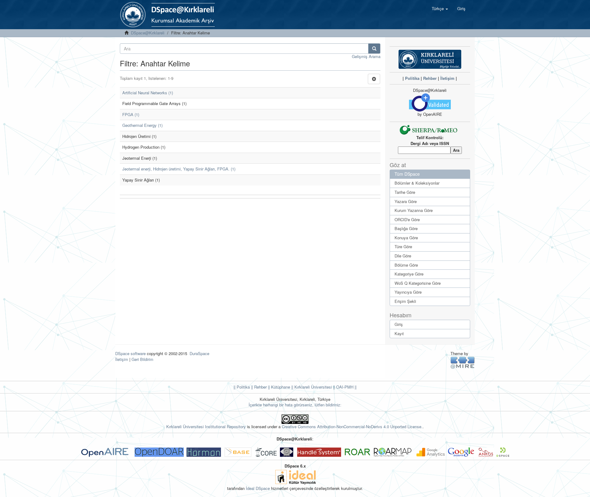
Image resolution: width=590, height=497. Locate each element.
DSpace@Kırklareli (147, 33)
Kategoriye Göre (409, 274)
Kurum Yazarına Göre (414, 210)
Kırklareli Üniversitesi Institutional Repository (206, 426)
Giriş (399, 324)
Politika (412, 78)
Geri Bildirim (142, 359)
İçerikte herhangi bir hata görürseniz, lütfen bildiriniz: (295, 405)
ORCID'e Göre (407, 219)
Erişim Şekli (405, 301)
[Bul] (374, 48)
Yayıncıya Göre (408, 292)
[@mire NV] (462, 362)
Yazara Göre (406, 201)
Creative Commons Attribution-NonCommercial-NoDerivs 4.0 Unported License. (352, 426)
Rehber (430, 78)
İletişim (447, 78)
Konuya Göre (406, 238)
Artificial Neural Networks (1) (147, 93)
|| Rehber (258, 387)
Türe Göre (403, 246)
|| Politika (242, 387)
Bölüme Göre (406, 265)
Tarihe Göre (405, 192)
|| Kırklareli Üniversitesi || (312, 387)
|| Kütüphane (278, 387)
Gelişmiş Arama (366, 56)
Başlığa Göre (406, 228)
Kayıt (399, 333)
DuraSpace (199, 353)
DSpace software (130, 353)
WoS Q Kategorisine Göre (418, 283)
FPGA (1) (130, 114)
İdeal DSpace (258, 488)
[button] (440, 8)
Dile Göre (403, 256)
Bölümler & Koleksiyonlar (417, 183)
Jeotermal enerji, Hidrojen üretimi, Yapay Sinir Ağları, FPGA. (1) (178, 169)
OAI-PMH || (345, 387)
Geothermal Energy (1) (142, 125)
